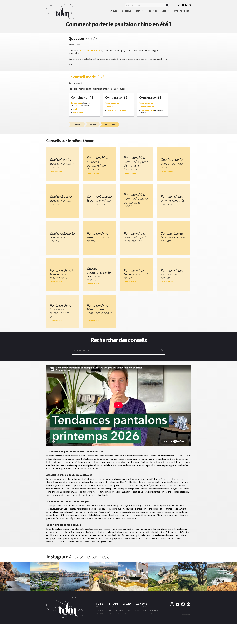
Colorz (188, 614)
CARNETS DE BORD (182, 11)
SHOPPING (152, 11)
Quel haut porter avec (172, 163)
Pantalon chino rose (98, 237)
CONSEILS (126, 11)
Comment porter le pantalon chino (173, 237)
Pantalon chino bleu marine (99, 311)
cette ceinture (147, 107)
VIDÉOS (165, 11)
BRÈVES (139, 11)
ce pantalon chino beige (89, 50)
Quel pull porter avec (62, 163)
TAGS (110, 611)
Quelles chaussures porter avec (99, 274)
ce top (110, 107)
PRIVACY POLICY (150, 611)
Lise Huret (129, 614)
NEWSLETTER (134, 611)
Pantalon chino (98, 163)
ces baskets (78, 109)
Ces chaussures (112, 103)
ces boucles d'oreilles (116, 110)
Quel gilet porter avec (62, 200)
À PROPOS (100, 611)
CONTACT (120, 611)
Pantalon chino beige (136, 274)
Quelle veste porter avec (63, 237)
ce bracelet (78, 113)
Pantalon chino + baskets (62, 274)
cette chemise (147, 110)
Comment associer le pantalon (100, 200)
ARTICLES (113, 11)
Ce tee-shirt (76, 103)
